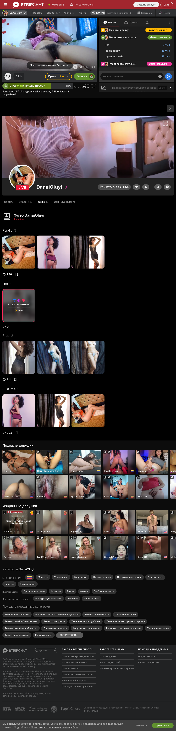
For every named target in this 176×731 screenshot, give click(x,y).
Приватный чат (157, 30)
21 (8, 326)
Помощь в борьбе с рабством (77, 686)
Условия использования (74, 662)
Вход (166, 4)
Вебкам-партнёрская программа (117, 668)
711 (8, 379)
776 (9, 274)
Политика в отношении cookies (78, 674)
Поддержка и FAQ (147, 656)
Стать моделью (108, 656)
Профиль (36, 12)
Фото (69, 12)
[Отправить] (168, 76)
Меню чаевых (158, 37)
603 (9, 432)
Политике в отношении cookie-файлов (54, 727)
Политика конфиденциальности (78, 656)
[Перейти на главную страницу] (28, 4)
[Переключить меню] (5, 4)
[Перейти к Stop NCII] (71, 709)
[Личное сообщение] (167, 187)
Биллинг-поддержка (148, 662)
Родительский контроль (74, 680)
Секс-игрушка (158, 64)
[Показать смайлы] (160, 76)
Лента (82, 12)
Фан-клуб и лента (64, 201)
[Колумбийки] (29, 577)
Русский (43, 650)
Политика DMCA (70, 668)
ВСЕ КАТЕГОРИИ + (70, 635)
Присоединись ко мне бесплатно (49, 65)
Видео (53, 12)
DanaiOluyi (26, 569)
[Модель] (170, 108)
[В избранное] (7, 76)
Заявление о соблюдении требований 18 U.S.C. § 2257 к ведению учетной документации (121, 709)
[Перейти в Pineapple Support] (54, 709)
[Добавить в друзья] (158, 187)
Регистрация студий (110, 662)
